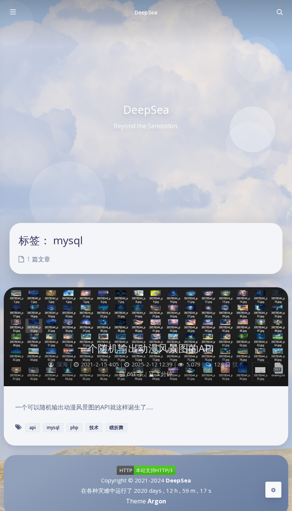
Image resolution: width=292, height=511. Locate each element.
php (74, 427)
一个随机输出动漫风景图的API (146, 348)
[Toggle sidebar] (12, 12)
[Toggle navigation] (279, 12)
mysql (53, 427)
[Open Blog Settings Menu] (273, 490)
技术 (238, 364)
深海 (62, 364)
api (32, 427)
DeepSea (146, 12)
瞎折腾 (116, 427)
